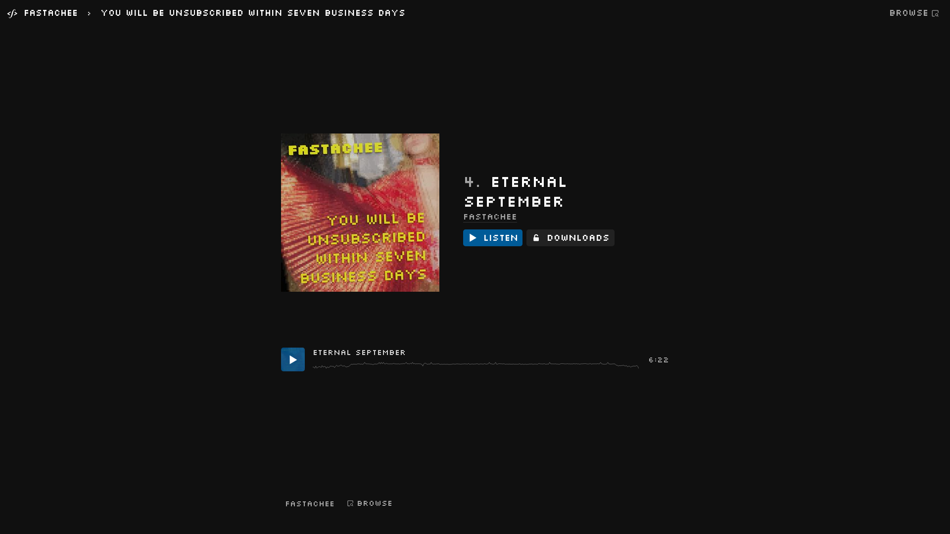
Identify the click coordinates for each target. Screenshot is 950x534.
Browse (908, 12)
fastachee (490, 216)
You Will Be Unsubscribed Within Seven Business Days (252, 13)
